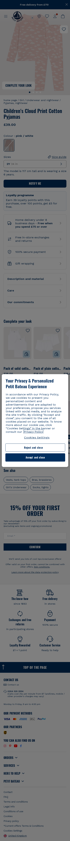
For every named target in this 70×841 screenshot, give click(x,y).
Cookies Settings (37, 437)
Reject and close (33, 447)
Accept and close (35, 457)
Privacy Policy (33, 431)
